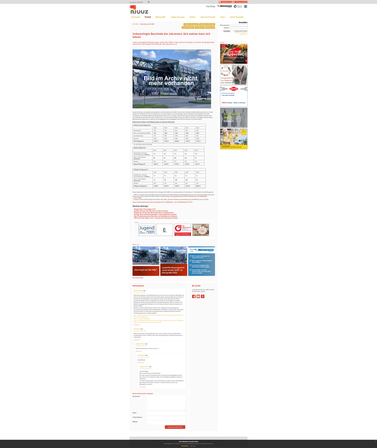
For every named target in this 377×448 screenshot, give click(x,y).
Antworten (137, 325)
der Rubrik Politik (138, 278)
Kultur (192, 17)
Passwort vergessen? (241, 32)
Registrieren (243, 34)
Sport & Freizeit (208, 17)
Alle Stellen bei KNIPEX (227, 95)
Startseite (135, 17)
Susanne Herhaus (188, 27)
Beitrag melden (202, 296)
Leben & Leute (178, 17)
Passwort (226, 28)
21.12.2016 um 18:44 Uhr (145, 368)
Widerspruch (210, 27)
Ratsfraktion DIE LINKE (147, 24)
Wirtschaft (160, 17)
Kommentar (137, 396)
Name (135, 413)
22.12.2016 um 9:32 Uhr (139, 292)
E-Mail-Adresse (138, 417)
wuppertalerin (139, 344)
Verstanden (184, 446)
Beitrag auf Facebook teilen (194, 296)
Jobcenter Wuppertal (191, 24)
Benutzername (224, 25)
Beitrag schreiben (241, 2)
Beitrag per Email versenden (198, 296)
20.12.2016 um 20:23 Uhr (140, 331)
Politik (148, 17)
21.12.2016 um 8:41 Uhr (141, 346)
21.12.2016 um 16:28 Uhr (143, 357)
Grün (222, 17)
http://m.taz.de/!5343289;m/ (142, 318)
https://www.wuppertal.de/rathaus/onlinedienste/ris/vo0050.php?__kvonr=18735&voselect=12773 (162, 202)
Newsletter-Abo (226, 2)
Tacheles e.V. (200, 27)
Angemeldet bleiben (241, 31)
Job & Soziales (236, 17)
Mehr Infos (193, 446)
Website (135, 421)
